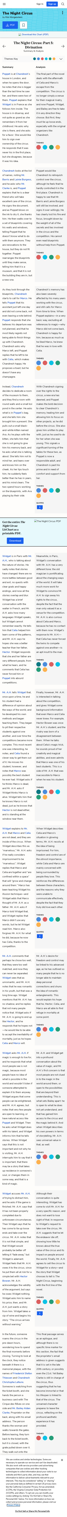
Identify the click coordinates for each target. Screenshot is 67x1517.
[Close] (62, 1460)
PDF (12, 25)
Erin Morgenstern (13, 17)
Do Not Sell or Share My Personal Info (32, 1511)
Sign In (39, 3)
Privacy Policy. (13, 1505)
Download (15, 540)
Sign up (52, 3)
